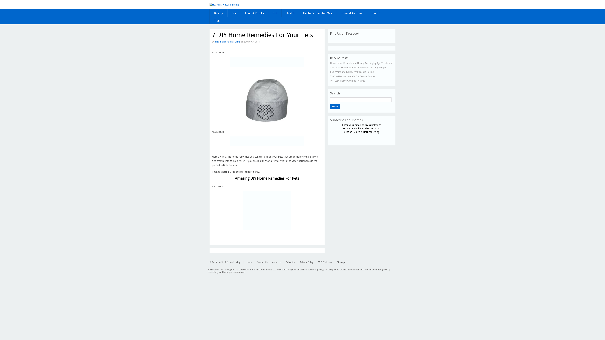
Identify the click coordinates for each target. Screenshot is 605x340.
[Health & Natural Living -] (225, 4)
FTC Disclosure (325, 262)
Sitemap (341, 262)
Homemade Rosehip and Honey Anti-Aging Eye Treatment (361, 63)
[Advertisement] (267, 62)
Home (249, 262)
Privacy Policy (306, 262)
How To (375, 13)
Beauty (218, 13)
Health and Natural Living (227, 41)
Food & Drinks (254, 13)
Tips (216, 20)
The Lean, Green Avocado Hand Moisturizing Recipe (358, 67)
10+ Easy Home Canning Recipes (347, 80)
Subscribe (290, 262)
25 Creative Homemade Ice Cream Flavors (352, 76)
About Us (276, 262)
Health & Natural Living (229, 262)
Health (290, 13)
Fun (274, 13)
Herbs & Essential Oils (317, 13)
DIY (234, 13)
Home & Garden (351, 13)
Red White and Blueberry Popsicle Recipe (352, 72)
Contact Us (262, 262)
